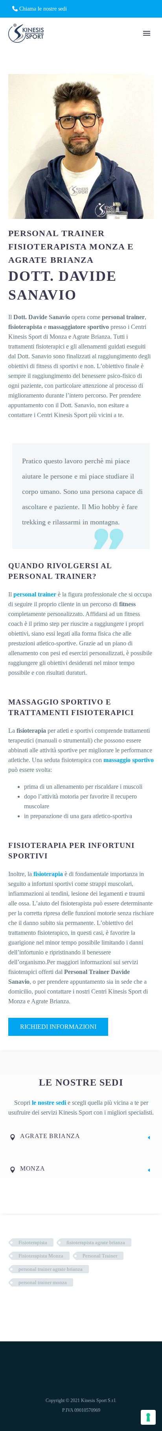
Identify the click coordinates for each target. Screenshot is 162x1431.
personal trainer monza (42, 1282)
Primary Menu (147, 33)
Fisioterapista (32, 1242)
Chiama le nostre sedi (42, 9)
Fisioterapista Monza (40, 1256)
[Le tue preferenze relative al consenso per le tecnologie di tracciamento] (148, 1417)
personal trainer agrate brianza (50, 1269)
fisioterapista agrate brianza (95, 1242)
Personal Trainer (100, 1256)
